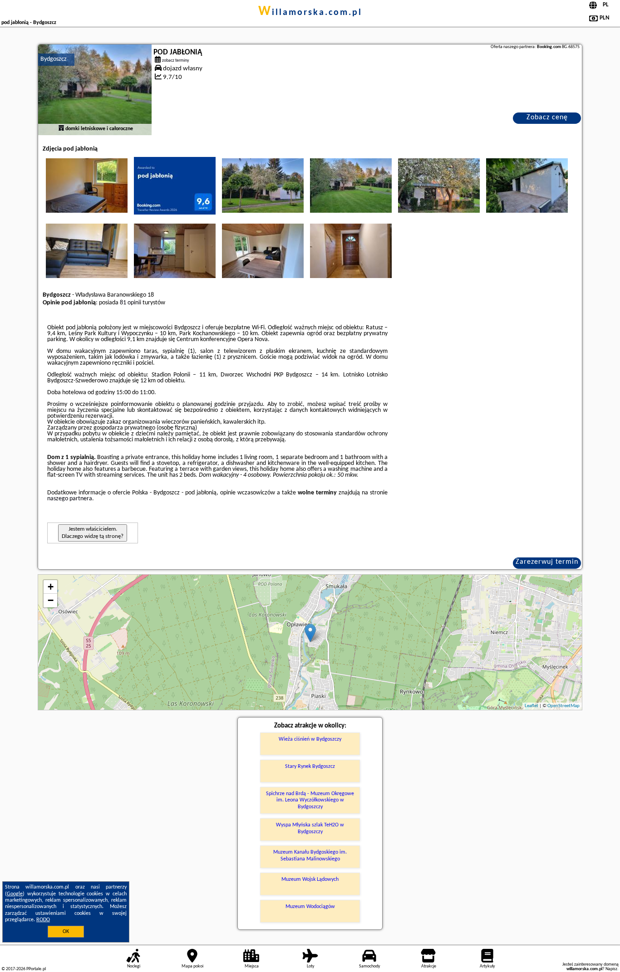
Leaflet (531, 705)
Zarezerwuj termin (547, 562)
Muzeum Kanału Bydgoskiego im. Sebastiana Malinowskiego (310, 855)
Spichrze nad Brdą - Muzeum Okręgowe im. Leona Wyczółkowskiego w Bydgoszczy (310, 800)
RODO (43, 920)
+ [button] (51, 586)
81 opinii (130, 302)
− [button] (51, 600)
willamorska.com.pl (310, 12)
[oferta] (61, 129)
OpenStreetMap (563, 705)
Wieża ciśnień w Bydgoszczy (310, 739)
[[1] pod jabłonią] (95, 89)
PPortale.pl (36, 969)
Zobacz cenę (547, 117)
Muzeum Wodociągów (310, 906)
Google (15, 894)
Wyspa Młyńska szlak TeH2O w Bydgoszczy (310, 828)
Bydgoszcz (53, 59)
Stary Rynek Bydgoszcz (310, 766)
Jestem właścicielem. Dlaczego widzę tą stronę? (92, 532)
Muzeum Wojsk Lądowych (310, 879)
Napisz (611, 969)
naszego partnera (69, 498)
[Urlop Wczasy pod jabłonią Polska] (87, 185)
